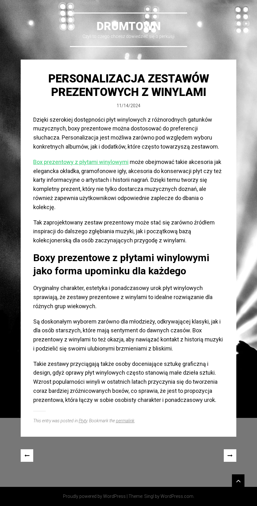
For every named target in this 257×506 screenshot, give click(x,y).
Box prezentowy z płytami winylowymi (80, 162)
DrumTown (129, 26)
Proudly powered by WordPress (94, 496)
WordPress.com (176, 496)
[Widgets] (238, 480)
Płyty (83, 420)
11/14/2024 (128, 105)
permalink (125, 420)
